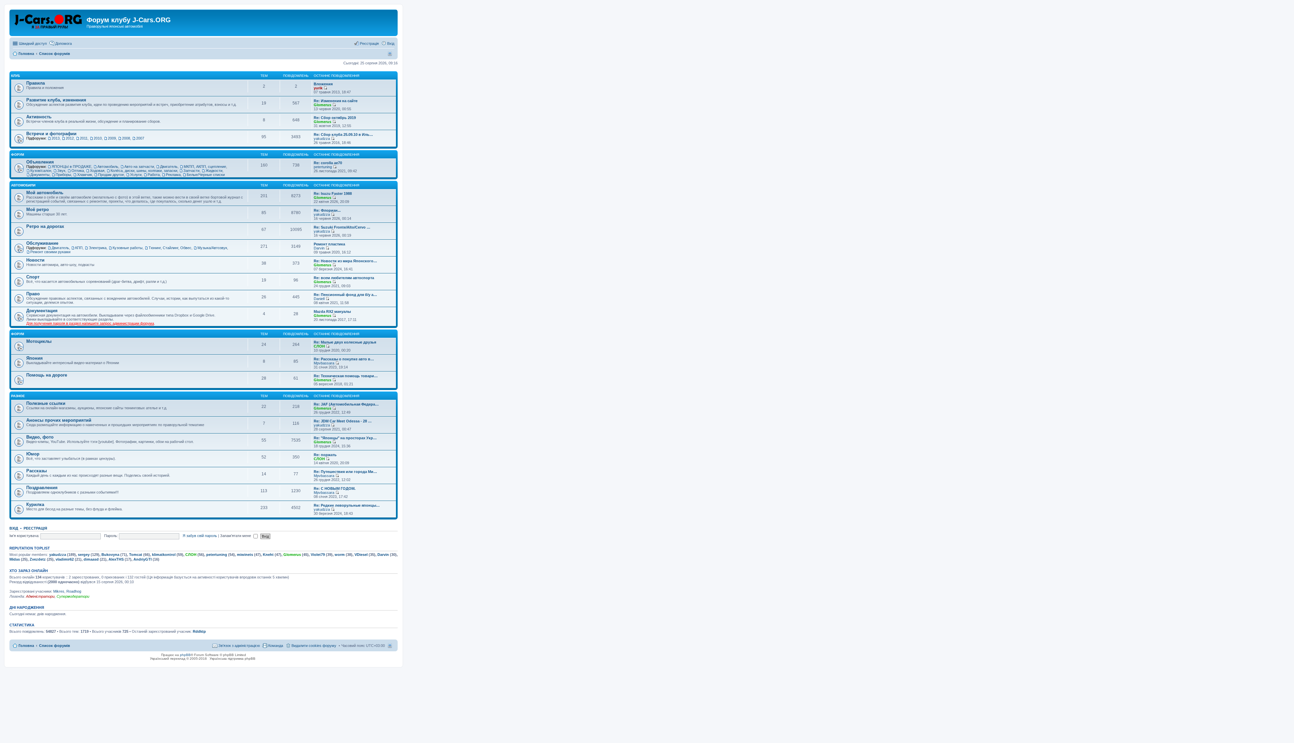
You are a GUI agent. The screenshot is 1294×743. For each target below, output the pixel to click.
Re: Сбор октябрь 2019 (335, 118)
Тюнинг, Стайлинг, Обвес (170, 248)
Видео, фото (40, 437)
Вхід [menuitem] (390, 43)
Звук (61, 171)
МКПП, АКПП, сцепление (205, 167)
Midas (14, 559)
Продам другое (111, 175)
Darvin (319, 248)
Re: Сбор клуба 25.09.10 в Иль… (343, 134)
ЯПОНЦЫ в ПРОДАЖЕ (71, 167)
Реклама (173, 175)
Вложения (323, 84)
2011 (84, 138)
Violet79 (318, 555)
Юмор (32, 453)
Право (33, 293)
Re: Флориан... (327, 210)
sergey (84, 555)
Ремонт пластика (329, 244)
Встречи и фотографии (51, 133)
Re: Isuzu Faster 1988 (333, 193)
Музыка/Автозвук (212, 248)
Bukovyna (110, 555)
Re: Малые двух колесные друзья (345, 342)
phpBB (185, 655)
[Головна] (49, 22)
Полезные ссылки (45, 403)
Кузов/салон (40, 171)
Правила (35, 83)
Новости (35, 260)
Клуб (15, 76)
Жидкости (214, 171)
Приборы (63, 175)
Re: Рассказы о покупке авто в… (344, 359)
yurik (318, 88)
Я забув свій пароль (200, 536)
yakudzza (322, 139)
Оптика (77, 171)
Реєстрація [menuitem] (369, 43)
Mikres (58, 591)
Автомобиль (107, 167)
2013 (56, 138)
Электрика (97, 248)
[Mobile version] (390, 54)
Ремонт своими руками (50, 252)
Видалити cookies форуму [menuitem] (313, 646)
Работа (154, 175)
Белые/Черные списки (206, 175)
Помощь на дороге (46, 375)
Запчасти (191, 171)
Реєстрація (35, 528)
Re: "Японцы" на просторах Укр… (345, 438)
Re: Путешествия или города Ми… (345, 472)
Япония (34, 358)
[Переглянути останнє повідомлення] (325, 88)
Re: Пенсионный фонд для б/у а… (345, 295)
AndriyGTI (142, 559)
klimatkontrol (164, 555)
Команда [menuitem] (275, 646)
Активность (39, 116)
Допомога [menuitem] (63, 43)
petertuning (323, 167)
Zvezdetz (38, 559)
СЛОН (319, 346)
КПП (79, 248)
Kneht (268, 555)
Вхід (13, 528)
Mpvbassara (324, 363)
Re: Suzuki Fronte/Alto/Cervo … (342, 227)
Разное (18, 396)
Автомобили (23, 185)
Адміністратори (40, 596)
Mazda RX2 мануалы (332, 311)
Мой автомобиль (44, 192)
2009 (112, 138)
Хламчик (84, 175)
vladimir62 (65, 559)
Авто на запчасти (139, 167)
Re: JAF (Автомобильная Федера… (346, 404)
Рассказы (36, 470)
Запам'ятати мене (236, 536)
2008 (126, 138)
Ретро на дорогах (45, 226)
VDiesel (361, 555)
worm (340, 555)
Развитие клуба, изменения (56, 99)
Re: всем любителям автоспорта (344, 278)
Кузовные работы (128, 248)
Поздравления (42, 487)
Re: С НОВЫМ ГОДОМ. (335, 488)
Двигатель (169, 167)
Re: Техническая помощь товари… (346, 376)
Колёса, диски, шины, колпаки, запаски (144, 171)
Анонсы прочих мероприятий (58, 420)
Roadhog (73, 591)
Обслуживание (42, 243)
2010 (98, 138)
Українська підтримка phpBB (232, 658)
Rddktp (199, 631)
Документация (42, 310)
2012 (70, 138)
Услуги (136, 175)
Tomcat (135, 555)
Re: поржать (325, 455)
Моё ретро (37, 209)
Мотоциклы (39, 341)
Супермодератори (73, 596)
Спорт (32, 276)
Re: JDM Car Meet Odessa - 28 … (343, 421)
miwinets (245, 555)
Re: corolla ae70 (328, 163)
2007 (140, 138)
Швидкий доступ (33, 43)
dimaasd (91, 559)
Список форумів (54, 646)
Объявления (40, 162)
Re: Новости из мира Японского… (345, 261)
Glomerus (322, 105)
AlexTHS (116, 559)
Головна (26, 646)
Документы (40, 175)
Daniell (319, 299)
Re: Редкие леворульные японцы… (347, 505)
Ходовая (97, 171)
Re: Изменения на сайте (336, 101)
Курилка (35, 504)
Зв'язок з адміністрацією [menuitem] (239, 646)
